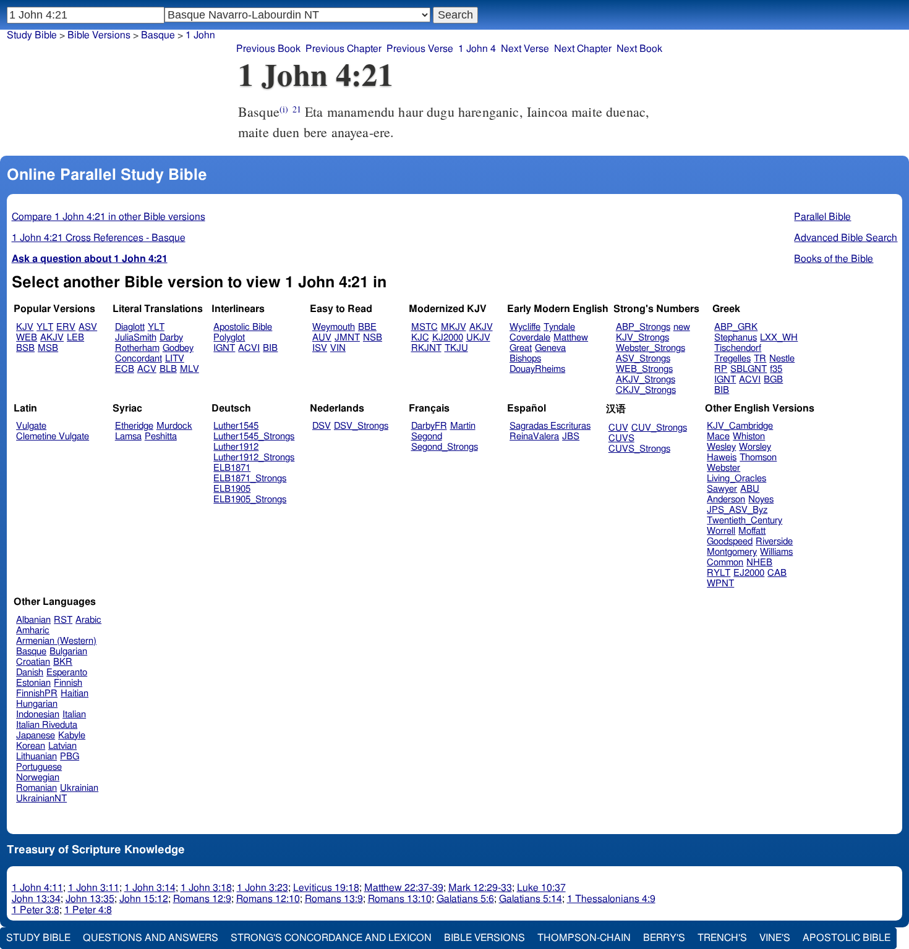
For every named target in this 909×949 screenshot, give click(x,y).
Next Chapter (583, 49)
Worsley (755, 447)
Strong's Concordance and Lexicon (331, 938)
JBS (570, 436)
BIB (270, 348)
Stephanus (735, 337)
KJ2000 (447, 337)
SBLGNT (748, 369)
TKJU (456, 348)
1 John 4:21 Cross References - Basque (99, 238)
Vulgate (31, 426)
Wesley (721, 447)
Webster (723, 468)
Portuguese (39, 767)
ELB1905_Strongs (249, 499)
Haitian (74, 693)
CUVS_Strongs (639, 448)
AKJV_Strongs (645, 379)
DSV (321, 426)
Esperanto (66, 672)
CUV (618, 427)
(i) (284, 109)
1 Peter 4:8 (88, 910)
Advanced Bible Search (845, 238)
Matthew (570, 337)
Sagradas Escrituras (550, 426)
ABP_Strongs (643, 327)
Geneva (550, 348)
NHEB (759, 562)
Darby (171, 337)
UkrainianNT (41, 798)
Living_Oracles (736, 478)
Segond (426, 436)
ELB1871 (231, 468)
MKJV (453, 327)
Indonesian (37, 714)
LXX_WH (779, 337)
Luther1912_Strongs (253, 457)
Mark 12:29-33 (480, 888)
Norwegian (37, 777)
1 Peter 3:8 (35, 910)
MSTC (424, 327)
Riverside (774, 541)
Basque (158, 35)
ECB (124, 369)
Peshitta (161, 436)
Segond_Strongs (444, 447)
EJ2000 (748, 573)
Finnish (68, 683)
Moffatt (752, 531)
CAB (777, 573)
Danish (29, 672)
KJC (420, 337)
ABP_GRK (736, 327)
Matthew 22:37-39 (403, 888)
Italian (74, 714)
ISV (319, 348)
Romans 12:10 (268, 899)
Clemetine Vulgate (52, 436)
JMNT (347, 337)
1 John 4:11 (37, 888)
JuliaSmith (135, 337)
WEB (26, 337)
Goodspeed (730, 541)
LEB (75, 337)
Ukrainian (79, 788)
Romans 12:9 (202, 899)
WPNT (720, 583)
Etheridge (134, 426)
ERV (65, 327)
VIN (338, 348)
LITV (174, 358)
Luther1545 (235, 426)
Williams (776, 552)
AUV (321, 337)
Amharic (32, 630)
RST (63, 620)
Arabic (88, 620)
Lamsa (128, 436)
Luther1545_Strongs (253, 436)
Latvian (62, 746)
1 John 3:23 (262, 888)
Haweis (721, 457)
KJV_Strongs (642, 337)
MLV (189, 369)
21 (296, 109)
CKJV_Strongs (646, 390)
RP (720, 369)
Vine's (774, 938)
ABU (749, 489)
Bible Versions (98, 35)
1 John (200, 35)
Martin (463, 426)
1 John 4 (477, 49)
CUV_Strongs (659, 427)
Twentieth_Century (744, 520)
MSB (48, 348)
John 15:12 (143, 899)
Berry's (664, 938)
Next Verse (525, 49)
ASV (88, 327)
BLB (168, 369)
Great (521, 348)
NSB (372, 337)
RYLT (718, 573)
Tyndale (559, 327)
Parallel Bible (822, 217)
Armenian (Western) (56, 641)
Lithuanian (36, 756)
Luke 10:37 (541, 888)
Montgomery (732, 552)
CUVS (621, 438)
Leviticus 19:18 (326, 888)
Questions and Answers (150, 938)
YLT (44, 327)
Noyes (761, 499)
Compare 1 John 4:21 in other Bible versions (108, 217)
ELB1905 (231, 489)
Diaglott (130, 327)
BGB (773, 379)
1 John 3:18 (206, 888)
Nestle (782, 358)
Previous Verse (419, 49)
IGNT (224, 348)
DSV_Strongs (361, 426)
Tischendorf (737, 348)
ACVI (249, 348)
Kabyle (71, 735)
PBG (69, 756)
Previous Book (268, 49)
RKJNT (426, 348)
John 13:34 (36, 899)
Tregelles (732, 358)
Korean (30, 746)
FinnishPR (37, 693)
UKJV (478, 337)
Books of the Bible (833, 259)
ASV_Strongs (643, 358)
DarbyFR (429, 426)
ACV (146, 369)
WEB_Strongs (644, 369)
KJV (24, 327)
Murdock (174, 426)
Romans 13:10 (400, 899)
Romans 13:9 (334, 899)
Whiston (749, 436)
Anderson (726, 499)
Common (725, 562)
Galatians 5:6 (465, 899)
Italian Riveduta (46, 725)
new (681, 327)
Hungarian (37, 704)
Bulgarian (68, 651)
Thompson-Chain (584, 938)
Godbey (178, 348)
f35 (776, 369)
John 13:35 (90, 899)
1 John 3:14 (150, 888)
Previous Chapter (343, 49)
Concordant (138, 358)
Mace (718, 436)
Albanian (33, 620)
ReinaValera (534, 436)
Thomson (758, 457)
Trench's (722, 938)
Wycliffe (525, 327)
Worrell (721, 531)
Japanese (35, 735)
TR (760, 358)
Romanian (36, 788)
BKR (62, 662)
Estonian (33, 683)
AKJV (52, 337)
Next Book (639, 49)
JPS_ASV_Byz (737, 510)
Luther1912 (235, 447)
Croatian (33, 662)
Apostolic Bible (846, 938)
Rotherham (137, 348)
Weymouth (333, 327)
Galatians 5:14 (530, 899)
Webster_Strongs (650, 348)
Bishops (525, 358)
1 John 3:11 (93, 888)
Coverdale (530, 337)
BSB (25, 348)
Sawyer (722, 489)
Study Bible (32, 35)
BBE (367, 327)
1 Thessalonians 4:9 (611, 899)
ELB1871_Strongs (249, 478)
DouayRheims (537, 369)
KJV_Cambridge (740, 426)
